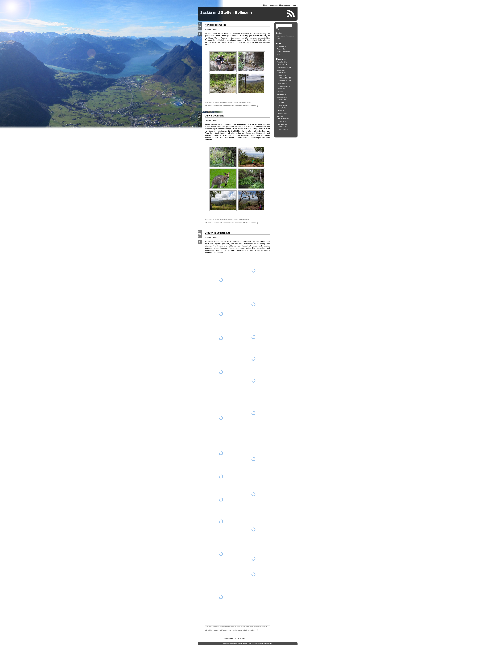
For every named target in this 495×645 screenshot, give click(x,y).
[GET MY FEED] (291, 13)
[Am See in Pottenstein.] (253, 494)
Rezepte (280, 108)
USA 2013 (281, 124)
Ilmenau (280, 72)
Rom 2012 (281, 83)
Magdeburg (249, 626)
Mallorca (280, 75)
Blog (265, 5)
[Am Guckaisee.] (221, 453)
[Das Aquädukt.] (221, 314)
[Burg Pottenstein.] (253, 459)
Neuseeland (280, 94)
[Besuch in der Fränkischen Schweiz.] (253, 574)
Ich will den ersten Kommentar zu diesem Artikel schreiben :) (231, 106)
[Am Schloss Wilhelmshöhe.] (221, 418)
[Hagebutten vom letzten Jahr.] (253, 380)
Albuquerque (282, 118)
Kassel (243, 626)
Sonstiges (280, 97)
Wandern (231, 102)
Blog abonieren (281, 46)
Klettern (280, 105)
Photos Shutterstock (283, 51)
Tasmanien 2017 (283, 67)
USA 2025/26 (282, 129)
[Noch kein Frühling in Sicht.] (253, 337)
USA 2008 (281, 121)
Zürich (280, 89)
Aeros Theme (242, 643)
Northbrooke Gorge (215, 25)
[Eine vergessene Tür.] (253, 529)
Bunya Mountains (214, 115)
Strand (280, 110)
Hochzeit (281, 102)
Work (278, 54)
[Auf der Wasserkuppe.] (221, 499)
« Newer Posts (228, 638)
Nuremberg (257, 626)
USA (278, 116)
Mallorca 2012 (283, 78)
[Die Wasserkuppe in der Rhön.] (221, 521)
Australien (224, 102)
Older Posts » (242, 638)
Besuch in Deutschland (217, 233)
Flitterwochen (282, 99)
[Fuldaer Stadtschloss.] (221, 476)
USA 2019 (281, 127)
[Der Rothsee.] (253, 558)
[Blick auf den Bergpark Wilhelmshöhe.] (221, 372)
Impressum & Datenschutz (280, 5)
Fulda (238, 626)
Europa (223, 626)
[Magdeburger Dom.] (253, 304)
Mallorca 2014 (283, 80)
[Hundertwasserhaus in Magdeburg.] (221, 554)
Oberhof (264, 626)
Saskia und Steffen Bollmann (226, 12)
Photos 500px (281, 49)
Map (294, 5)
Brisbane (281, 64)
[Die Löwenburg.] (221, 338)
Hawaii (279, 92)
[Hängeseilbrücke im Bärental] (253, 359)
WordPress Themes (266, 643)
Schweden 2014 (283, 86)
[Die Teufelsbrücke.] (221, 279)
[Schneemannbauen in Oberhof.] (253, 413)
